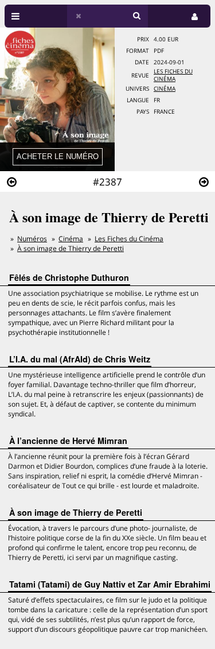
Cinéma (164, 88)
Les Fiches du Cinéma (173, 75)
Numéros (32, 239)
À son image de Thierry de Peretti (70, 248)
